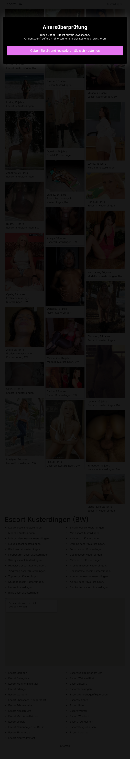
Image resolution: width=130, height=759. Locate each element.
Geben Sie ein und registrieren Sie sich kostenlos (65, 50)
